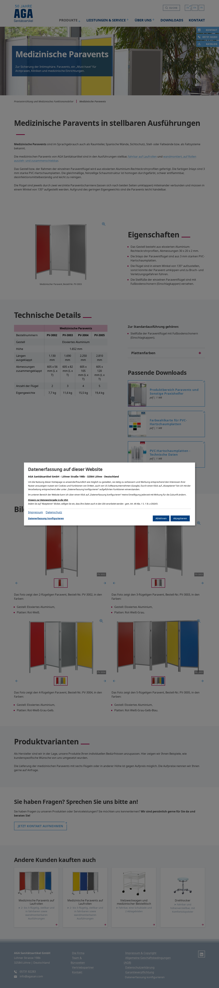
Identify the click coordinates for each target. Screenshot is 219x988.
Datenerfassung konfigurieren (46, 518)
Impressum (35, 512)
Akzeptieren (180, 518)
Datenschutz (54, 512)
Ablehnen (161, 518)
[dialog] (109, 494)
